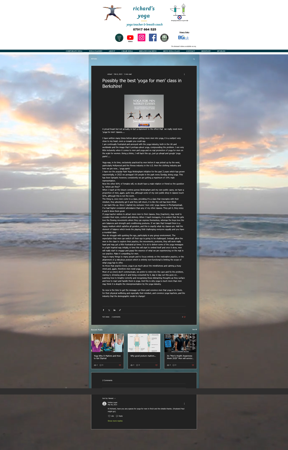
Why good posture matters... (143, 356)
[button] (194, 59)
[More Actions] (184, 403)
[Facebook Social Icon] (153, 37)
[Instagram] (141, 37)
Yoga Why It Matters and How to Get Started (107, 357)
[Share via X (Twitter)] (109, 310)
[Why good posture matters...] (144, 343)
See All (194, 329)
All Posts (94, 59)
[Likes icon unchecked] (109, 416)
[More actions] (184, 74)
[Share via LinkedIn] (114, 310)
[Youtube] (130, 37)
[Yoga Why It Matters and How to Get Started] (107, 343)
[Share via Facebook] (103, 310)
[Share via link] (120, 310)
